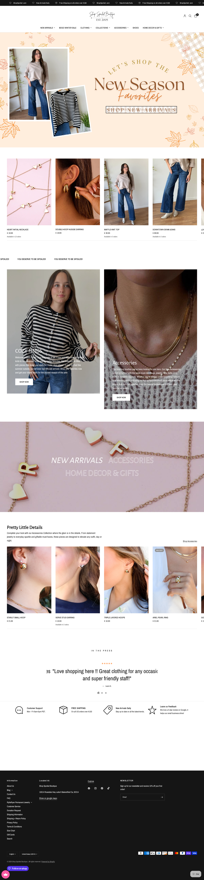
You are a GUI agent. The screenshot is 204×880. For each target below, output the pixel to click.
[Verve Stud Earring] (78, 580)
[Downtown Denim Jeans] (175, 192)
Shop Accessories (190, 541)
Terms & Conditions (14, 826)
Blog (8, 790)
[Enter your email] (162, 797)
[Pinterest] (104, 788)
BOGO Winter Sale (67, 27)
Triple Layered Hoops (114, 617)
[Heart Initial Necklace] (29, 192)
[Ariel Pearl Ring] (175, 580)
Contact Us (11, 794)
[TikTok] (110, 788)
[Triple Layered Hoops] (126, 580)
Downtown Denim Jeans (164, 229)
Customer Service (13, 806)
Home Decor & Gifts (152, 27)
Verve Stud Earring (65, 617)
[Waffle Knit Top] (126, 192)
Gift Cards (11, 834)
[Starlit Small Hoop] (29, 580)
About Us (10, 785)
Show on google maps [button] (48, 798)
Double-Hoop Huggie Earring (70, 229)
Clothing (85, 27)
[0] (195, 16)
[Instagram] (97, 788)
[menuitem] (47, 28)
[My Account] (184, 16)
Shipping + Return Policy (16, 818)
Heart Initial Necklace (17, 229)
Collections (102, 27)
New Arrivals (46, 27)
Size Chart (11, 830)
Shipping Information (15, 814)
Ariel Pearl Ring (160, 617)
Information (12, 781)
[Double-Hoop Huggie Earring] (78, 192)
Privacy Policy (12, 822)
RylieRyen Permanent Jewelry (18, 802)
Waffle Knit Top (111, 229)
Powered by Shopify (48, 861)
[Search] (190, 16)
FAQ (8, 798)
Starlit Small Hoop (16, 617)
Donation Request (14, 810)
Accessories (120, 27)
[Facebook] (91, 788)
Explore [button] (91, 781)
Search (9, 838)
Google (183, 709)
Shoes (136, 27)
